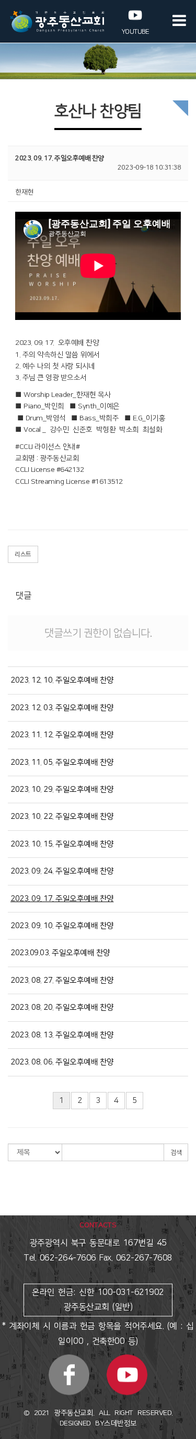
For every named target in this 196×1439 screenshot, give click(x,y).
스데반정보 (120, 1424)
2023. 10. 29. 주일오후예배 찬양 (62, 789)
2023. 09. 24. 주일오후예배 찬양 (62, 871)
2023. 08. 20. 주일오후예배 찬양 (62, 1007)
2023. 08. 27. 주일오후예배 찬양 (62, 980)
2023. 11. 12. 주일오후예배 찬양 (62, 734)
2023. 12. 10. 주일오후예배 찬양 (62, 680)
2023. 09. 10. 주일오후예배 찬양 (62, 925)
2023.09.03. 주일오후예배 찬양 (60, 952)
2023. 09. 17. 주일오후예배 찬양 (62, 898)
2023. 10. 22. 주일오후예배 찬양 (62, 816)
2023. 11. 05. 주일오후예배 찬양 (62, 762)
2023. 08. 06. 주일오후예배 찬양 (62, 1062)
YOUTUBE (135, 31)
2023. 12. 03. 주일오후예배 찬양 (62, 707)
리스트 (23, 554)
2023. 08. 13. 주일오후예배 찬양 (62, 1035)
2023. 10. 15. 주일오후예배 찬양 (62, 844)
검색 (175, 1152)
